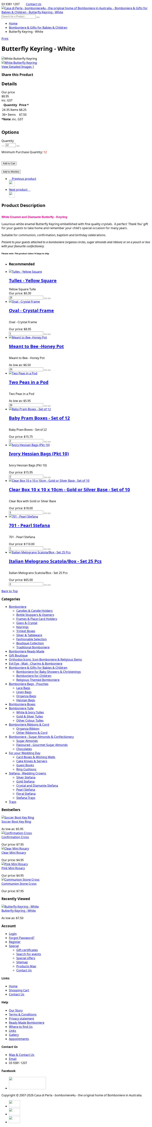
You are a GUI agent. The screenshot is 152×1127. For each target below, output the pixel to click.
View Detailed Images (17, 67)
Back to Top (9, 591)
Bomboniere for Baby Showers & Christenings (48, 672)
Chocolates (24, 749)
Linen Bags (24, 692)
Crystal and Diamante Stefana (37, 785)
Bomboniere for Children (33, 676)
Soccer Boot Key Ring (16, 822)
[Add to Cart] (45, 298)
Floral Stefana (26, 794)
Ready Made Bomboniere (26, 1023)
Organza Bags (26, 696)
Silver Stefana (25, 777)
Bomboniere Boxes (22, 704)
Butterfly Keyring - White (18, 911)
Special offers (25, 958)
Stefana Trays (25, 798)
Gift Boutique (18, 655)
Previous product (23, 179)
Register (15, 942)
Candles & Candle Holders (34, 611)
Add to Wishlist (11, 171)
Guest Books (25, 765)
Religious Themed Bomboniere (38, 680)
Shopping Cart (19, 990)
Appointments (19, 1039)
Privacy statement (21, 1018)
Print (4, 39)
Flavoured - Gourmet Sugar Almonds (42, 745)
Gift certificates (27, 950)
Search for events (28, 954)
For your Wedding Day (24, 753)
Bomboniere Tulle (21, 708)
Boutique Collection (30, 643)
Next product (19, 190)
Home (13, 23)
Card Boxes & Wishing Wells (35, 757)
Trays (12, 802)
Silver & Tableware (29, 635)
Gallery (14, 1035)
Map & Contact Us (21, 1055)
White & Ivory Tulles (30, 712)
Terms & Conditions (23, 1014)
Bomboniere (17, 607)
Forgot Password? (21, 938)
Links (12, 1031)
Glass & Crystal (26, 623)
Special (14, 946)
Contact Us (33, 4)
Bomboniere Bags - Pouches (28, 684)
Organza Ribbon (27, 729)
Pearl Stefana (25, 790)
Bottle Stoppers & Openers (35, 615)
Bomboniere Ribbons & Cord (29, 725)
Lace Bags (23, 688)
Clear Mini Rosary (13, 853)
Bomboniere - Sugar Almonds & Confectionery (41, 737)
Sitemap (22, 962)
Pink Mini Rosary (13, 868)
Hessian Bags (25, 700)
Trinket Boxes (25, 631)
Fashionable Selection (31, 639)
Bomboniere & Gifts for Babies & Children (38, 668)
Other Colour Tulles (30, 720)
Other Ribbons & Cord (31, 733)
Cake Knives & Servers (31, 761)
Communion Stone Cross (19, 884)
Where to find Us (21, 1027)
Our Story (16, 1010)
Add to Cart (9, 163)
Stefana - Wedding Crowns (27, 773)
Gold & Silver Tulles (29, 716)
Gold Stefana (25, 781)
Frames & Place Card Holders (36, 619)
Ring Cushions (26, 769)
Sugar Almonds (27, 741)
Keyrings (22, 627)
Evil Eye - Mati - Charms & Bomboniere (35, 664)
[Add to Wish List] (49, 298)
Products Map (26, 966)
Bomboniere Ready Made (26, 651)
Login (13, 934)
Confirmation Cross (15, 837)
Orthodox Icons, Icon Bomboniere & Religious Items (45, 659)
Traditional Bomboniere (32, 647)
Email (12, 1059)
